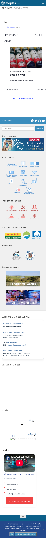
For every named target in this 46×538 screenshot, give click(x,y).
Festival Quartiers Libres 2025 (16, 494)
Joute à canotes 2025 (13, 484)
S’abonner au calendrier (22, 98)
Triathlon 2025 (11, 489)
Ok (12, 534)
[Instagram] (39, 120)
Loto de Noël (17, 74)
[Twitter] (35, 120)
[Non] (43, 529)
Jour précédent (13, 89)
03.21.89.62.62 (12, 342)
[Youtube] (43, 120)
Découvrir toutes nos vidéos (19, 501)
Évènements (11, 27)
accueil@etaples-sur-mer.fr (17, 345)
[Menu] (43, 3)
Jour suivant (40, 89)
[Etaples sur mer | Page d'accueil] (13, 3)
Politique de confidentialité (26, 534)
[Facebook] (32, 120)
